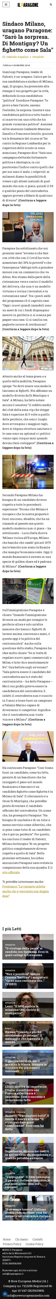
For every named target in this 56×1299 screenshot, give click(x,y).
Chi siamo (21, 1239)
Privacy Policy (12, 1244)
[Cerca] (51, 4)
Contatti (37, 1239)
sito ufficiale (11, 872)
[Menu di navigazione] (6, 4)
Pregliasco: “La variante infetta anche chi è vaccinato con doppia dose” (25, 891)
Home (7, 1239)
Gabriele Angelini (18, 56)
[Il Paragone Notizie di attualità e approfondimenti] (28, 4)
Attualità (38, 56)
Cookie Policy (34, 1244)
